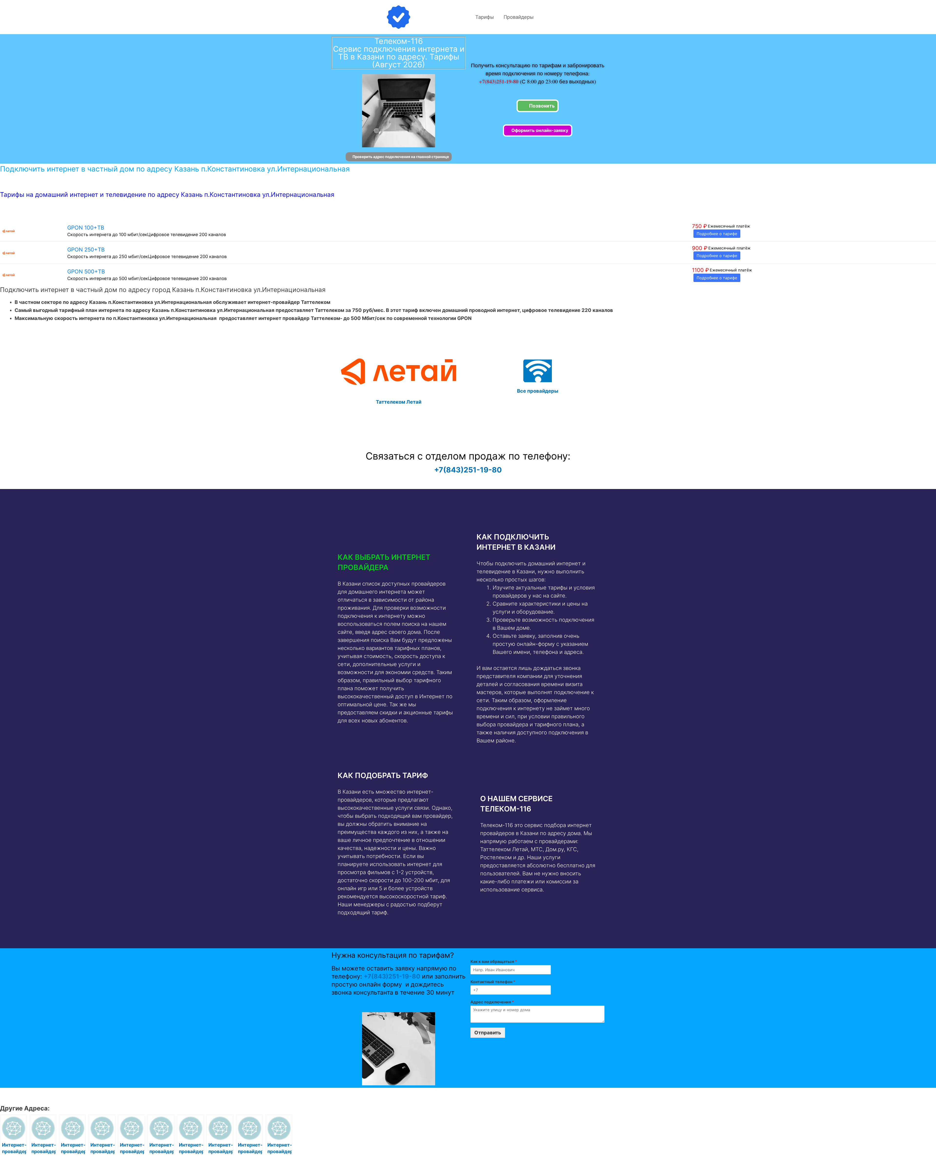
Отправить (487, 1033)
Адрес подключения (492, 1001)
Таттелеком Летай (398, 402)
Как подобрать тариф (383, 775)
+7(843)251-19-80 (499, 81)
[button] (397, 562)
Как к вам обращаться (493, 961)
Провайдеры (519, 17)
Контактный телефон (492, 981)
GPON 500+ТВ (86, 271)
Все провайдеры (537, 391)
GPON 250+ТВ (86, 249)
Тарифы (484, 17)
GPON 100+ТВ (85, 227)
